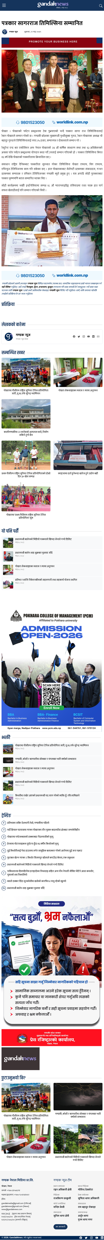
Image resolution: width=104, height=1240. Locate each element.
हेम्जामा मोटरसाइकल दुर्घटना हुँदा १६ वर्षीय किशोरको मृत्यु (33, 844)
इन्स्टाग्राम (42, 287)
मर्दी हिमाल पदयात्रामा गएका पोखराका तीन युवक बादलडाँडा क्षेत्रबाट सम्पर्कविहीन (43, 830)
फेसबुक (29, 287)
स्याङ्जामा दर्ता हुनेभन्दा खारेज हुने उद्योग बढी (78, 473)
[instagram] (84, 337)
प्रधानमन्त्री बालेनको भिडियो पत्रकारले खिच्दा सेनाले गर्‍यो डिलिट (43, 539)
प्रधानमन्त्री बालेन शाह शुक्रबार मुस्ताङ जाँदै (34, 553)
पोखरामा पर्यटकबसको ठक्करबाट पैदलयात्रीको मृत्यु (30, 837)
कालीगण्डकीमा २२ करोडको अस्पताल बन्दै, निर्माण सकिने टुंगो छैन (26, 433)
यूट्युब (50, 287)
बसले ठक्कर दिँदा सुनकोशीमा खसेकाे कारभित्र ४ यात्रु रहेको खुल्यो (36, 881)
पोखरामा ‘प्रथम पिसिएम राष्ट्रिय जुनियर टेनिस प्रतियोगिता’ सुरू (26, 516)
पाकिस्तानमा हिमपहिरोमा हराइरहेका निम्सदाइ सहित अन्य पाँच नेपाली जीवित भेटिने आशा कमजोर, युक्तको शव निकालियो (50, 873)
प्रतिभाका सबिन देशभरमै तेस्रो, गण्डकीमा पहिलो (28, 823)
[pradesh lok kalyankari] (52, 971)
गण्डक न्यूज (23, 335)
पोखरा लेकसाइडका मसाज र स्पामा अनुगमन (78, 390)
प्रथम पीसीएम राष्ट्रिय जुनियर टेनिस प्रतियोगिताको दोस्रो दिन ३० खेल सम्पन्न (26, 475)
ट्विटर (36, 287)
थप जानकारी (60, 1226)
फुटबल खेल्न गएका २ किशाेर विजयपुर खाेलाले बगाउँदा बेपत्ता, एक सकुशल (40, 858)
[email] (98, 337)
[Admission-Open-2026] (52, 669)
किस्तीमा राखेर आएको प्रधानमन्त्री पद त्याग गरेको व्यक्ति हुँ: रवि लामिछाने (47, 795)
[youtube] (88, 337)
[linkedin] (93, 337)
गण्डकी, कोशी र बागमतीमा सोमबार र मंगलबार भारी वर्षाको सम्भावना (45, 759)
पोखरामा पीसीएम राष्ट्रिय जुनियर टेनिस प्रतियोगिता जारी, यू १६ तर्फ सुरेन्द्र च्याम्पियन (26, 392)
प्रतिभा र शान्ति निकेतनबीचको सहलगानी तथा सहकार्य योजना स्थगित (46, 580)
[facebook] (74, 337)
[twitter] (79, 337)
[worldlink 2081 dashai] (52, 122)
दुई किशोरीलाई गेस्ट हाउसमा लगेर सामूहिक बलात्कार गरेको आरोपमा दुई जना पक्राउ (44, 851)
